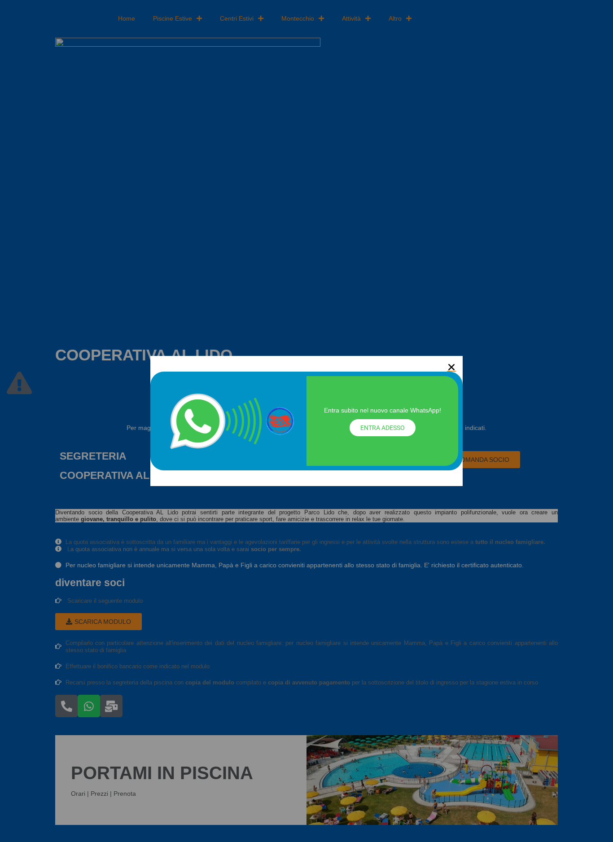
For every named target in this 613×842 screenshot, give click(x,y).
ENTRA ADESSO (382, 427)
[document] (306, 421)
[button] (451, 367)
